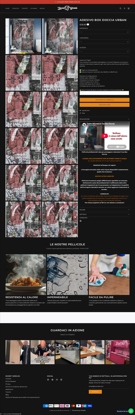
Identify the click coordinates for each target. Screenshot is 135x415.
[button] (9, 352)
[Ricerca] (120, 8)
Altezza (83, 47)
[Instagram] (48, 380)
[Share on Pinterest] (81, 221)
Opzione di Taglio (85, 60)
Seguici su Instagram (67, 334)
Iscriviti (95, 392)
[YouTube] (57, 380)
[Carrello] (129, 8)
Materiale (84, 28)
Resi (83, 113)
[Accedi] (125, 8)
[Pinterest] (52, 380)
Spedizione (86, 110)
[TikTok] (61, 380)
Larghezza (84, 38)
